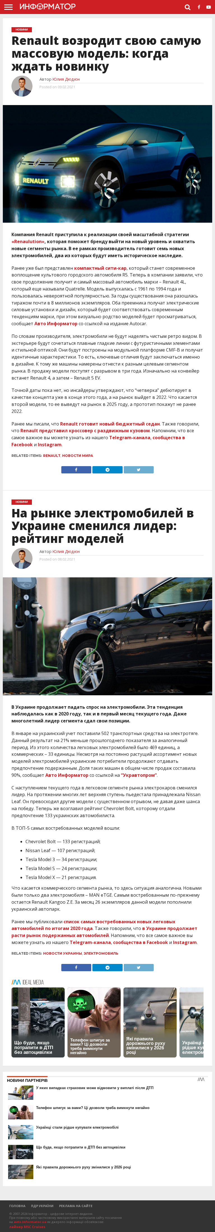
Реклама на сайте (75, 1206)
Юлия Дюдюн (66, 79)
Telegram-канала (129, 437)
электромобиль (101, 953)
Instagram (50, 444)
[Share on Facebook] (76, 468)
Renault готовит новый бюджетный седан (110, 424)
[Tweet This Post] (139, 468)
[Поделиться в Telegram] (107, 468)
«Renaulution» (28, 241)
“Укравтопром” (139, 775)
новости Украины (62, 953)
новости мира (77, 456)
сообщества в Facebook (140, 942)
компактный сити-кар (100, 268)
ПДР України (42, 1206)
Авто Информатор (56, 323)
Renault (51, 456)
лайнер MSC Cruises (27, 1226)
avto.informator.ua (30, 1222)
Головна (17, 1206)
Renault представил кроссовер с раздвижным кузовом (85, 430)
